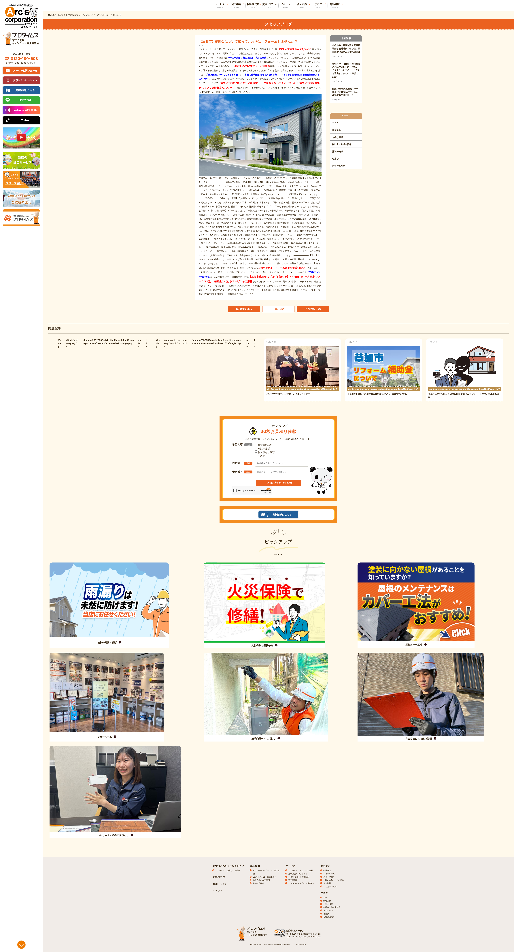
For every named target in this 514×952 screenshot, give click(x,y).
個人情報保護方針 (301, 944)
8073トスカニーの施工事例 (264, 877)
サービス (290, 865)
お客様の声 (253, 5)
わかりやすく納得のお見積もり (301, 883)
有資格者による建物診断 (298, 877)
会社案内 (302, 5)
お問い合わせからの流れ (333, 880)
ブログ (318, 5)
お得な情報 (328, 904)
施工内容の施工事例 (261, 880)
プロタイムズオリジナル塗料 (300, 870)
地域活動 (327, 901)
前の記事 (246, 309)
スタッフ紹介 (329, 877)
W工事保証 (293, 880)
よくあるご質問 (330, 886)
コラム (326, 897)
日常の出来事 (329, 917)
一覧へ (278, 309)
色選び (326, 914)
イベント (285, 5)
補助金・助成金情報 (331, 907)
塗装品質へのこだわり (297, 873)
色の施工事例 (258, 883)
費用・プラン (269, 5)
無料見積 (335, 5)
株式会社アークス (295, 930)
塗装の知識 (328, 910)
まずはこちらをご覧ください (228, 865)
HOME (51, 14)
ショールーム (329, 873)
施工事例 (236, 5)
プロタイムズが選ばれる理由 (228, 870)
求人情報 (327, 883)
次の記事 (311, 309)
